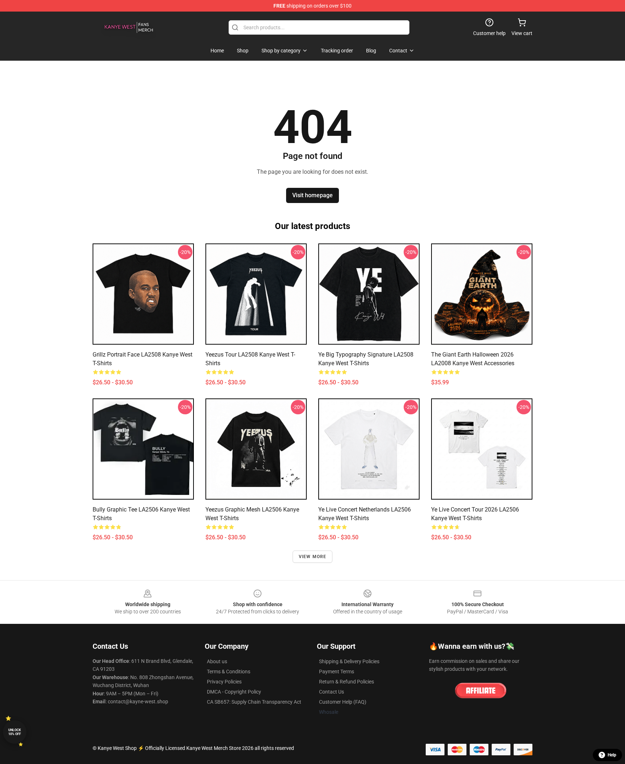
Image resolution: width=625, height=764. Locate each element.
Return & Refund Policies (346, 682)
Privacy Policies (224, 682)
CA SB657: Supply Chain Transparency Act (254, 702)
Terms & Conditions (228, 671)
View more (313, 556)
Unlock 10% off (14, 732)
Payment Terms (336, 671)
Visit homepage (312, 195)
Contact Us (331, 692)
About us (217, 661)
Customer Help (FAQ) (342, 702)
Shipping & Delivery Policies (349, 661)
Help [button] (612, 754)
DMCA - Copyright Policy (234, 692)
